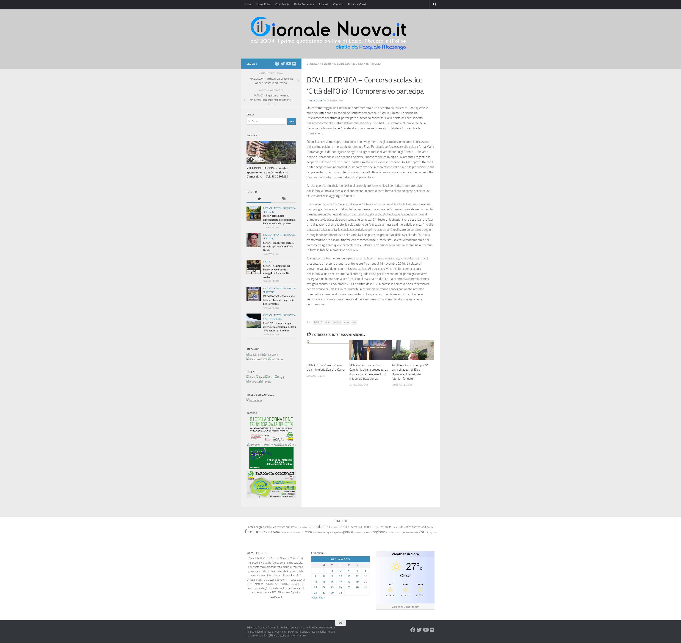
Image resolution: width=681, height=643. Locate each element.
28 (315, 592)
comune (366, 527)
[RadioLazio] (275, 359)
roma (404, 532)
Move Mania (282, 4)
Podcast (323, 4)
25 (348, 587)
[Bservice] (271, 497)
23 (332, 587)
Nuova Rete (263, 4)
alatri (251, 527)
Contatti (338, 4)
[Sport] (260, 377)
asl (296, 527)
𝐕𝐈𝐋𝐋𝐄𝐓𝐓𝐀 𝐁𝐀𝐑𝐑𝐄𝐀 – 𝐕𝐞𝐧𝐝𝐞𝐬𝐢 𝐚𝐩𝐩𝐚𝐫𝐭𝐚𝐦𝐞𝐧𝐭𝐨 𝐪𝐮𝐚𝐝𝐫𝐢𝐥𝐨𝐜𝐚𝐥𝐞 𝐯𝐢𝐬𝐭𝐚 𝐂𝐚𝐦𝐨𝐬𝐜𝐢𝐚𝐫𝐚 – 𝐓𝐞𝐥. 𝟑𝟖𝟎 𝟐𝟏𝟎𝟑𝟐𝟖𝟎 (268, 172)
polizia (348, 532)
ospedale (330, 532)
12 (357, 576)
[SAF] (271, 468)
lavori (315, 532)
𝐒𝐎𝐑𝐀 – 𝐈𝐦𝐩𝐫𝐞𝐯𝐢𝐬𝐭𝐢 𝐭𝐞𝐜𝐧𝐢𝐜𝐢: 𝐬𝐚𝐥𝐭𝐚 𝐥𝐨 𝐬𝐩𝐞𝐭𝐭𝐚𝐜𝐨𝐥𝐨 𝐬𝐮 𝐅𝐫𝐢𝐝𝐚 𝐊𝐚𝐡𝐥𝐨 (278, 246)
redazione (315, 100)
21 (315, 587)
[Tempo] (265, 381)
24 (340, 587)
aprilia (266, 527)
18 (348, 581)
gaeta (275, 532)
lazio (320, 532)
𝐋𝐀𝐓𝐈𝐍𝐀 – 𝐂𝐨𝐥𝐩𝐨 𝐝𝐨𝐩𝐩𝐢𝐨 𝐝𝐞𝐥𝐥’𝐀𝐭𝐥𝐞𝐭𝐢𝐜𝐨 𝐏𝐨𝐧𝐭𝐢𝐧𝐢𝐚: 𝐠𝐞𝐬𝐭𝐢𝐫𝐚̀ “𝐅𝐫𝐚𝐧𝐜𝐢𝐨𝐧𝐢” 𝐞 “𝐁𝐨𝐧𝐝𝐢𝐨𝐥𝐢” (279, 327)
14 (315, 581)
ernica (346, 322)
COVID (388, 527)
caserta (334, 527)
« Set (314, 597)
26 (357, 587)
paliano (339, 532)
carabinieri (320, 526)
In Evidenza (342, 63)
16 (332, 581)
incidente (284, 532)
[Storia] (253, 381)
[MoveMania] (270, 354)
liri (324, 532)
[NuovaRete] (254, 354)
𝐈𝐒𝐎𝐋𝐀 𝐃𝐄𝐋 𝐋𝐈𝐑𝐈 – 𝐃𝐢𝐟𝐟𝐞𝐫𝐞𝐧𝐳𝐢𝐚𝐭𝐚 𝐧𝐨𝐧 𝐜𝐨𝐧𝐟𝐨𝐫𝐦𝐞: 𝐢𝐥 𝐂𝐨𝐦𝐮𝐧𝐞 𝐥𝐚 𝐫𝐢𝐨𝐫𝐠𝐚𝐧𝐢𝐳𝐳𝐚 (279, 219)
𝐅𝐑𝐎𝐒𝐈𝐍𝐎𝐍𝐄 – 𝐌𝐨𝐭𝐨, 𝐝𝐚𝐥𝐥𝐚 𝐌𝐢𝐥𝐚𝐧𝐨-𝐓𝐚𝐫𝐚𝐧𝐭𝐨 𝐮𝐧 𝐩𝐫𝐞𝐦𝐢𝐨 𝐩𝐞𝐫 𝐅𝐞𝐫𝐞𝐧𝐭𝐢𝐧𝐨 (279, 300)
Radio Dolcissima (304, 4)
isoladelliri (298, 532)
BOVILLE (318, 322)
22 (323, 587)
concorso (336, 322)
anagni (258, 527)
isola (291, 532)
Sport (266, 319)
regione (379, 532)
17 (340, 581)
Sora (425, 531)
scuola (410, 532)
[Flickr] (294, 64)
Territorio (373, 63)
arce (272, 527)
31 (340, 592)
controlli (376, 527)
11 (348, 576)
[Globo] (282, 445)
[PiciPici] (271, 440)
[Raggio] (280, 377)
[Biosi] (292, 445)
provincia (368, 532)
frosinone (255, 531)
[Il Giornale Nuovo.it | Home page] (329, 33)
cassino (344, 526)
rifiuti (388, 532)
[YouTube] (288, 64)
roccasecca (395, 532)
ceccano (356, 527)
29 (323, 592)
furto (267, 532)
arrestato (280, 527)
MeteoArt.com (411, 606)
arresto (290, 527)
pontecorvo (358, 532)
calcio (308, 527)
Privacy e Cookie (357, 4)
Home (247, 4)
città (327, 322)
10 (340, 576)
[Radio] (251, 377)
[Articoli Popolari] (259, 199)
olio (354, 322)
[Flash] (269, 377)
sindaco (416, 532)
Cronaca (313, 63)
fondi (423, 527)
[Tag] (283, 199)
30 (332, 592)
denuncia (396, 527)
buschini (301, 527)
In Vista (357, 63)
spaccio (433, 532)
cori (382, 527)
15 (323, 581)
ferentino (406, 527)
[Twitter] (283, 64)
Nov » (322, 597)
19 (357, 581)
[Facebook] (277, 64)
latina (308, 532)
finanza (416, 527)
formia (430, 527)
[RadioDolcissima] (257, 359)
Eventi (326, 63)
